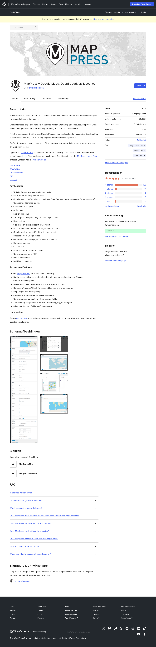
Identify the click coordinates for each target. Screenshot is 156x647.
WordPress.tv (71, 618)
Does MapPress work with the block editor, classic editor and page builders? (44, 516)
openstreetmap (139, 155)
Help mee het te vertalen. (103, 19)
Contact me (21, 318)
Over (12, 606)
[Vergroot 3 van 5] (65, 357)
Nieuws (13, 610)
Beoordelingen (30, 98)
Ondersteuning (139, 98)
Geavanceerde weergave (116, 162)
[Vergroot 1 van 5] (35, 339)
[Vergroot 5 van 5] (65, 397)
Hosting (13, 614)
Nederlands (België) (40, 632)
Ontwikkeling (62, 98)
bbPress (125, 614)
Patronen (41, 618)
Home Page (15, 165)
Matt (124, 610)
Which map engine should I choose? (26, 508)
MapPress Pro (27, 152)
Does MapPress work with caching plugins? (29, 531)
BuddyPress (127, 618)
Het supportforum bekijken (117, 236)
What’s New (15, 169)
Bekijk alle (141, 206)
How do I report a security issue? (25, 546)
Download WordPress (141, 4)
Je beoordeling (112, 206)
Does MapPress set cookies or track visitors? (30, 523)
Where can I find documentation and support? (30, 554)
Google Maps (134, 145)
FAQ (11, 176)
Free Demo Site (39, 160)
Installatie (47, 98)
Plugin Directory (16, 12)
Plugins (40, 614)
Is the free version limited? (21, 493)
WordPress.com (128, 606)
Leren (67, 606)
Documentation (17, 172)
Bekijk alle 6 (141, 140)
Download (140, 86)
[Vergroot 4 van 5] (65, 376)
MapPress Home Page (87, 156)
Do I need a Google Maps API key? (26, 500)
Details (15, 98)
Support (13, 180)
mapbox (136, 150)
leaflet (143, 145)
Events (96, 610)
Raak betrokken (99, 606)
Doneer (97, 614)
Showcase (42, 606)
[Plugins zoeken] (35, 27)
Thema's (41, 610)
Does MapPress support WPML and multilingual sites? (34, 539)
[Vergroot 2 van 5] (65, 339)
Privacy (13, 618)
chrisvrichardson (36, 88)
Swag (96, 618)
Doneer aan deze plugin (116, 260)
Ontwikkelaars (71, 614)
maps (143, 150)
